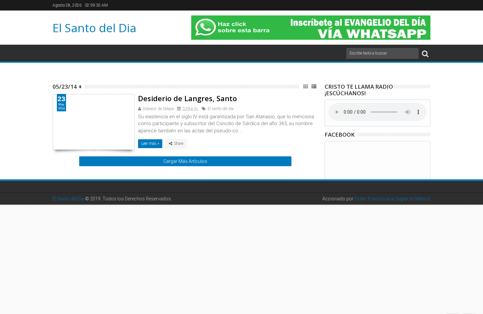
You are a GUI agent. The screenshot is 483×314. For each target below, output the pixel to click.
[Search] (425, 53)
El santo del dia (221, 108)
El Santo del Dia (94, 27)
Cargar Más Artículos (185, 161)
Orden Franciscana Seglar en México (392, 198)
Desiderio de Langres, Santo (187, 98)
